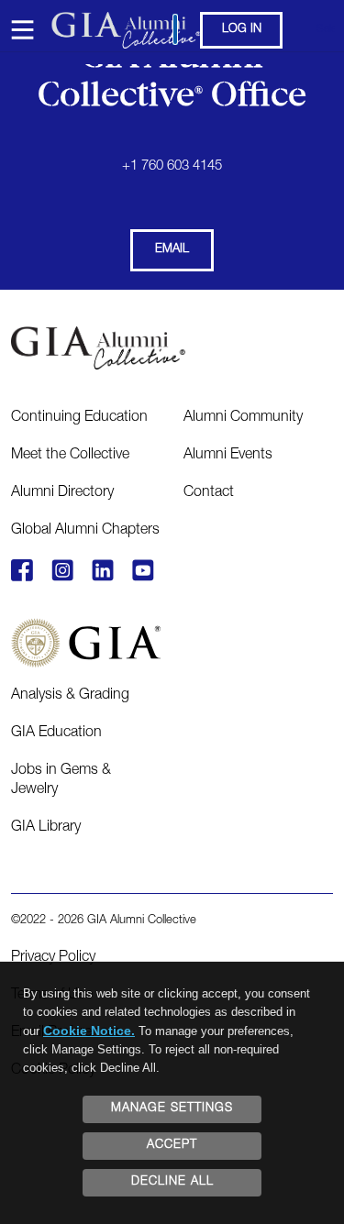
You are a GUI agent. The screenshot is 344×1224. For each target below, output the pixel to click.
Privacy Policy (53, 958)
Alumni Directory (62, 493)
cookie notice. (89, 1030)
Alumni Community (243, 418)
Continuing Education (79, 418)
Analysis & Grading (70, 696)
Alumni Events (227, 455)
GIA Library (46, 828)
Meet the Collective (70, 455)
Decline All (172, 1182)
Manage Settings (172, 1109)
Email (172, 250)
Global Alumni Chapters (85, 531)
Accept (172, 1146)
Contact (208, 493)
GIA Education (56, 733)
